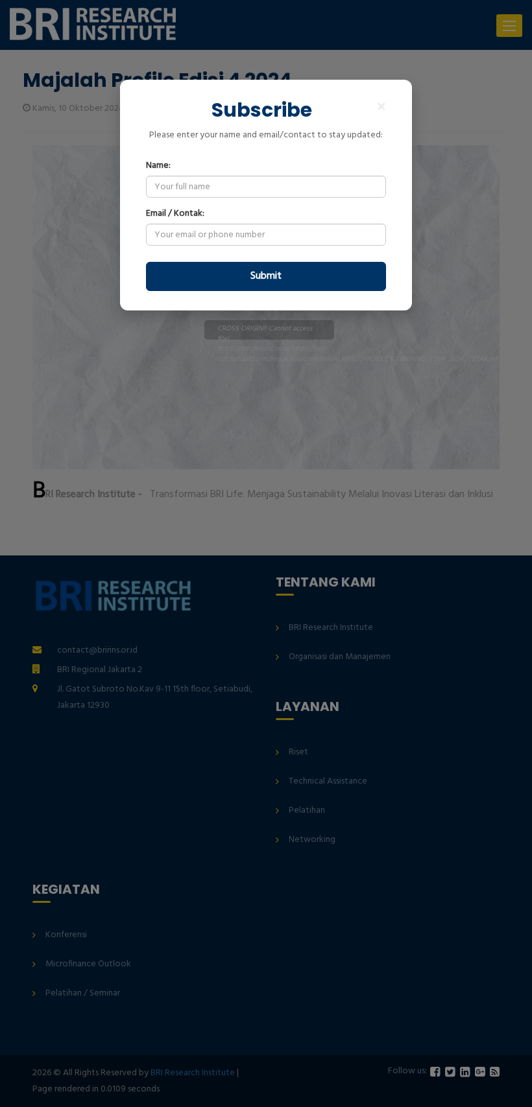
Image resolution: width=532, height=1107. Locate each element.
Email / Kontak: (175, 213)
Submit (266, 276)
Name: (158, 165)
